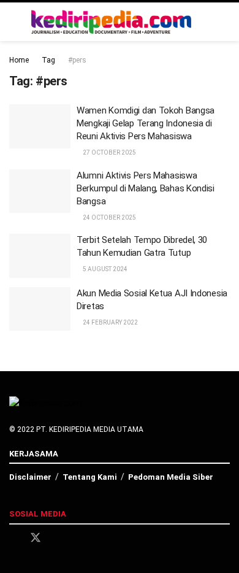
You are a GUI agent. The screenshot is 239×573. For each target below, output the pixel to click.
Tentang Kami (90, 477)
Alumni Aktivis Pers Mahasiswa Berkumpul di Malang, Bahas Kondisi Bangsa (145, 188)
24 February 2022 (110, 322)
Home (19, 60)
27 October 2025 (109, 152)
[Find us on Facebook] (13, 538)
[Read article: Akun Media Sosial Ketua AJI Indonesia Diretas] (39, 309)
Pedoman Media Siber (170, 477)
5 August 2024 (104, 269)
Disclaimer (30, 477)
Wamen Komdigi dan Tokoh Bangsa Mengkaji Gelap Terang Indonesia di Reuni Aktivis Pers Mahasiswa (145, 123)
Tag (48, 60)
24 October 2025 (109, 217)
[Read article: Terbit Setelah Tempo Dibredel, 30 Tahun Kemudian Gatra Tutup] (39, 256)
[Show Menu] (224, 21)
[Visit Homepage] (111, 22)
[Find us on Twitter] (35, 538)
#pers (77, 60)
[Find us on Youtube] (78, 538)
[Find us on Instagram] (57, 538)
